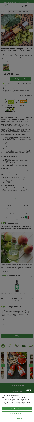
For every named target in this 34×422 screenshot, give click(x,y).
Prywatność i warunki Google (21, 403)
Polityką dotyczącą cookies (9, 399)
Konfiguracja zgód (17, 418)
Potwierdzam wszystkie (17, 408)
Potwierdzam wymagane (17, 413)
